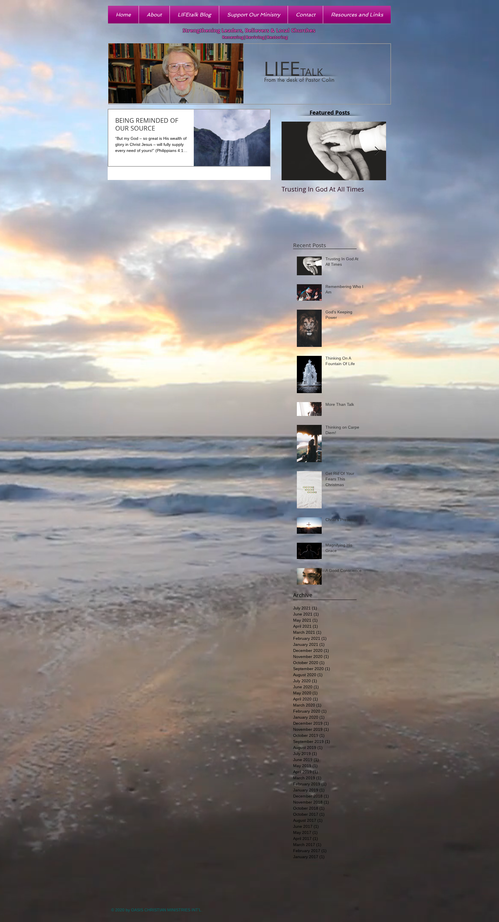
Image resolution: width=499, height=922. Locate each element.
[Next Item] (376, 150)
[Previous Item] (290, 150)
